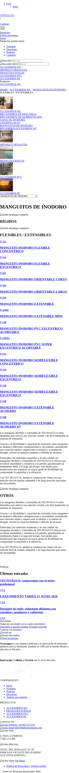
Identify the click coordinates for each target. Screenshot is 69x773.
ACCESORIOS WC (10, 84)
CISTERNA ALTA (10, 122)
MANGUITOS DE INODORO (49, 89)
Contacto (11, 55)
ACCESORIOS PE (16, 716)
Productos (5, 32)
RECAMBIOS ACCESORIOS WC (18, 128)
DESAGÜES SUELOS (18, 710)
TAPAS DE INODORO (12, 119)
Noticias (10, 52)
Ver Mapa (20, 760)
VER (2, 590)
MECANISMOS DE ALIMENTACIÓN (21, 117)
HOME (4, 89)
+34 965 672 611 (26, 724)
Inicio (3, 38)
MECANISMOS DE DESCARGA (18, 114)
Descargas (11, 49)
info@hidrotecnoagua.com (28, 727)
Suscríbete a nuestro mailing (14, 626)
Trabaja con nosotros (16, 697)
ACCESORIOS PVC (17, 713)
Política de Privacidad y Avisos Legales (26, 766)
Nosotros (11, 46)
